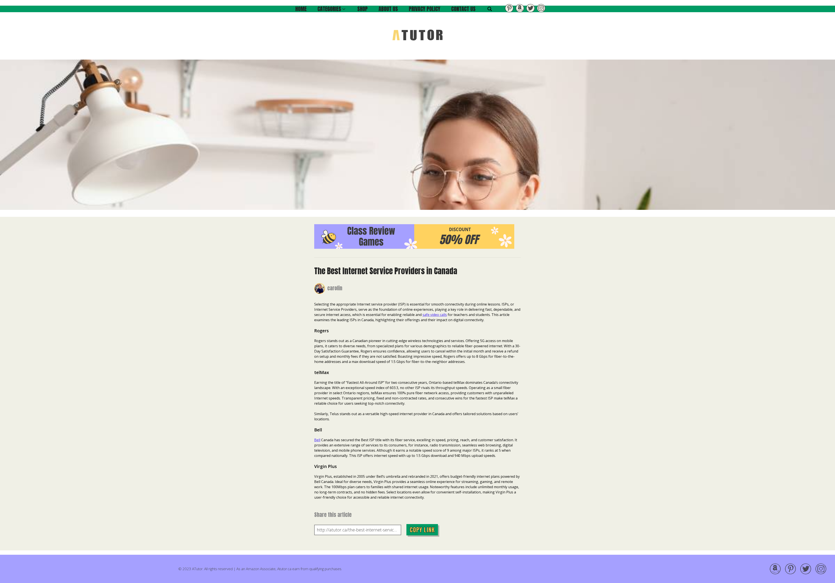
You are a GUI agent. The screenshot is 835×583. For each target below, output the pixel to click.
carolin (334, 288)
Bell (317, 440)
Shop (362, 9)
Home (301, 9)
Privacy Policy (424, 9)
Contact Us (463, 9)
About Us (388, 9)
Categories (329, 9)
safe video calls (435, 314)
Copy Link (422, 529)
